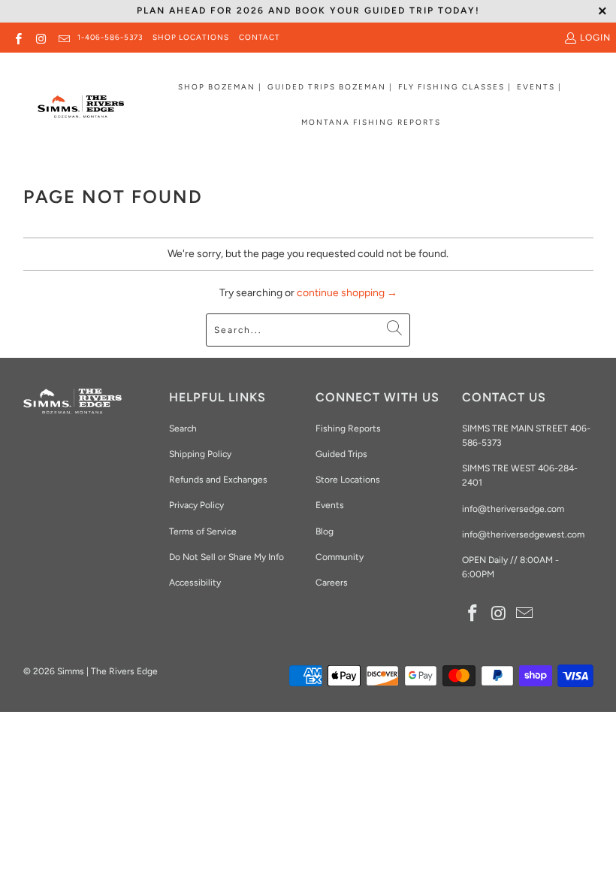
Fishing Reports (348, 428)
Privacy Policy (196, 505)
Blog (325, 531)
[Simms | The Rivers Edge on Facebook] (17, 37)
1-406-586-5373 (110, 37)
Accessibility (195, 582)
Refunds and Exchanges (218, 479)
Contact (259, 37)
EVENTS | (539, 87)
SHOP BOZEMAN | (220, 87)
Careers (332, 582)
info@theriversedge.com (513, 509)
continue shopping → (347, 292)
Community (340, 557)
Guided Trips (341, 454)
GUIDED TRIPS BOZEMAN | (330, 87)
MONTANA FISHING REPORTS (371, 122)
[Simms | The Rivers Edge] (81, 112)
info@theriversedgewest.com (523, 534)
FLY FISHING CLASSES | (455, 87)
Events (330, 505)
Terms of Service (203, 531)
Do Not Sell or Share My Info (226, 557)
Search (183, 428)
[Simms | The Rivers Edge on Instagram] (40, 37)
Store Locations (348, 479)
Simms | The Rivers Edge (107, 671)
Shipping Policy (200, 454)
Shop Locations (190, 37)
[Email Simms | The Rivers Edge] (63, 37)
